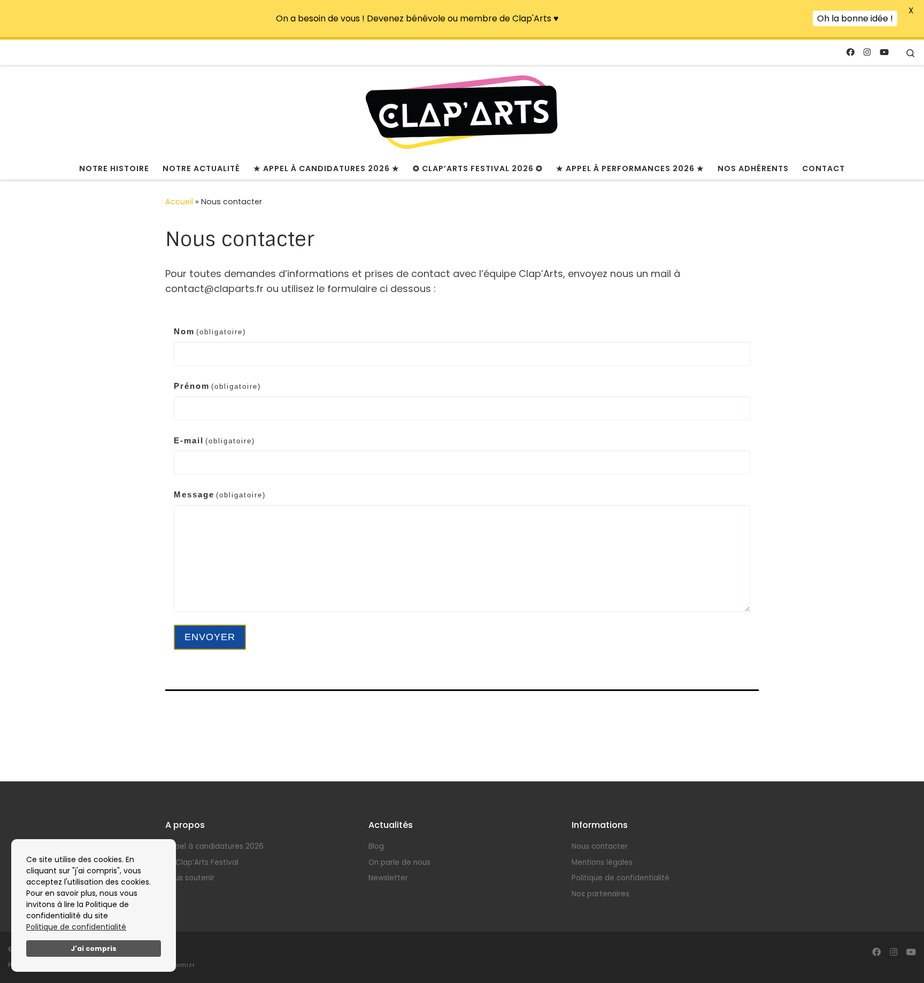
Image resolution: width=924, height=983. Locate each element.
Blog (376, 846)
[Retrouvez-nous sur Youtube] (884, 52)
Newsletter (388, 878)
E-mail (214, 440)
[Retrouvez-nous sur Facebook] (850, 52)
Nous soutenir (189, 878)
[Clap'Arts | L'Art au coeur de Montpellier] (462, 110)
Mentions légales (602, 862)
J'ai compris (94, 948)
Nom (210, 331)
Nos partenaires (600, 894)
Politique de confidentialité (76, 926)
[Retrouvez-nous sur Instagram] (867, 52)
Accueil (179, 201)
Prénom (217, 385)
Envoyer (209, 637)
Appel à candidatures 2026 (214, 846)
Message (220, 494)
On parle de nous (399, 862)
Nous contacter (600, 846)
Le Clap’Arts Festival (201, 862)
